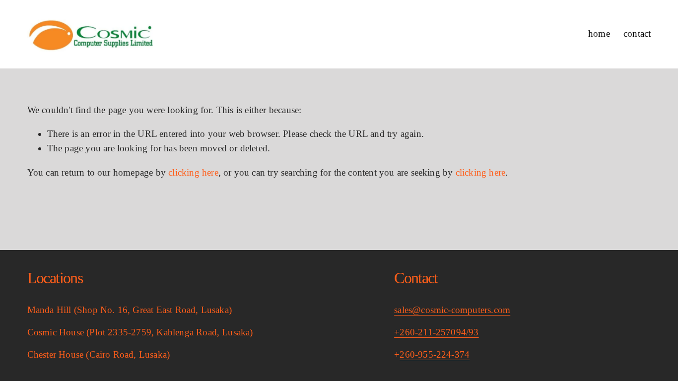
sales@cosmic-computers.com (452, 310)
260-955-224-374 (435, 354)
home (599, 33)
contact (637, 33)
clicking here (193, 172)
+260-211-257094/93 (436, 332)
